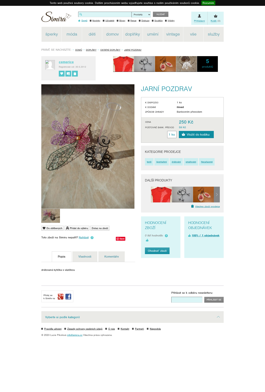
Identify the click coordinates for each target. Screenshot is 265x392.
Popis (61, 257)
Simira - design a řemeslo (56, 18)
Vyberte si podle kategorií (62, 317)
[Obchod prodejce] (75, 74)
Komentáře (111, 257)
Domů (78, 49)
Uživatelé (109, 20)
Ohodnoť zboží (157, 251)
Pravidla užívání (52, 328)
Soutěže (158, 20)
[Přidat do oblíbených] (62, 74)
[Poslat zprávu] (68, 74)
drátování (176, 161)
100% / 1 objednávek (205, 235)
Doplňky (91, 49)
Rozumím (208, 3)
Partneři (139, 328)
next (217, 194)
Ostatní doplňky (110, 49)
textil (149, 161)
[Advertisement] (242, 85)
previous (148, 194)
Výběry (171, 20)
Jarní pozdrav (132, 49)
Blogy (122, 20)
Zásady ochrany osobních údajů (84, 328)
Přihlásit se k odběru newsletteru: (192, 292)
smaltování (191, 161)
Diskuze (145, 20)
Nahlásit (84, 237)
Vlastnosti (84, 257)
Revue (133, 20)
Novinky (96, 20)
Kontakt (125, 328)
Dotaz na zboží (100, 228)
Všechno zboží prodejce (207, 206)
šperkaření (161, 161)
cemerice (66, 62)
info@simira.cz (74, 335)
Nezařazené (207, 161)
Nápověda (155, 328)
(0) (215, 21)
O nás (111, 328)
